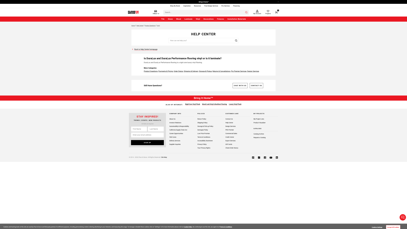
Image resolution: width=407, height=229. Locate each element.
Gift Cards (228, 144)
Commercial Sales (231, 133)
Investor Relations (175, 123)
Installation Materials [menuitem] (236, 19)
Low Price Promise (203, 133)
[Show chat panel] (403, 217)
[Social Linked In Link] (277, 157)
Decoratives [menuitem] (209, 19)
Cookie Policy (188, 227)
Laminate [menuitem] (188, 19)
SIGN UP (147, 142)
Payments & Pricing (165, 71)
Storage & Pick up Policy (205, 126)
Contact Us (256, 85)
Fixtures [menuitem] (220, 19)
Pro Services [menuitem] (226, 6)
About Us (172, 119)
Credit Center (229, 137)
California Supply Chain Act (178, 130)
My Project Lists (259, 119)
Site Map (164, 157)
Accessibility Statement (205, 141)
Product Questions (151, 71)
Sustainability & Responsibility (179, 126)
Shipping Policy (202, 123)
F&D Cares (172, 137)
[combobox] (206, 12)
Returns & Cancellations (221, 71)
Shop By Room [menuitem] (175, 6)
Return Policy (201, 119)
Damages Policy (202, 130)
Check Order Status (231, 148)
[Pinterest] (253, 157)
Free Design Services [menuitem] (211, 6)
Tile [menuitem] (162, 19)
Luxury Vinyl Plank (235, 104)
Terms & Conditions (203, 137)
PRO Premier (229, 130)
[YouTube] (271, 157)
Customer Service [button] (271, 2)
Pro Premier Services (238, 71)
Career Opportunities (176, 133)
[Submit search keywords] (246, 12)
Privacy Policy (202, 144)
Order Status (178, 71)
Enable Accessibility (134, 2)
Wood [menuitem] (178, 19)
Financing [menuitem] (236, 6)
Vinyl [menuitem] (198, 19)
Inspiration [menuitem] (187, 6)
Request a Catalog (260, 137)
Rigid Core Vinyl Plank (192, 104)
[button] (155, 12)
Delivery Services (174, 141)
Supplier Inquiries (175, 144)
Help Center (229, 123)
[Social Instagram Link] (259, 157)
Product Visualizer (260, 123)
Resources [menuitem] (197, 6)
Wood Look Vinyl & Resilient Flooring (214, 104)
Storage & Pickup (205, 71)
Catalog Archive (259, 134)
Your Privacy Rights (203, 148)
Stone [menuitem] (170, 19)
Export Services (230, 141)
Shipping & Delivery (191, 71)
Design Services (253, 71)
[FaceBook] (265, 157)
